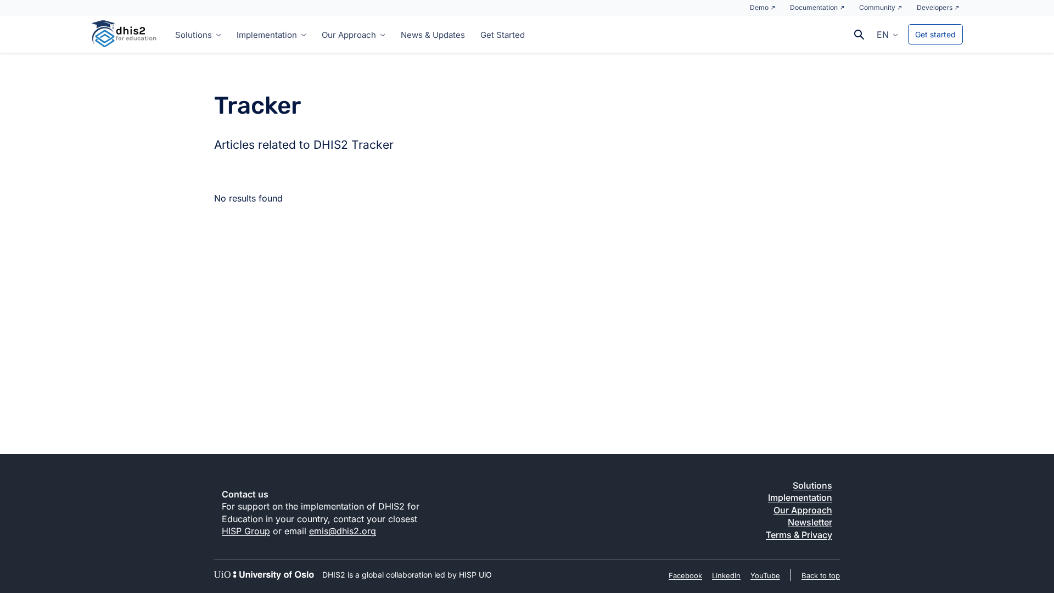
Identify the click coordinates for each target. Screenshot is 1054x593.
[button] (887, 34)
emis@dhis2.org (342, 530)
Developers (934, 7)
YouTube (765, 575)
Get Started (502, 35)
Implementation (267, 35)
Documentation (814, 7)
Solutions (193, 35)
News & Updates (433, 35)
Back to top (820, 575)
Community (877, 7)
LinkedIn (726, 575)
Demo (759, 7)
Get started (935, 34)
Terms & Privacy (799, 534)
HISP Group (246, 530)
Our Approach (349, 35)
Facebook (685, 575)
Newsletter (810, 522)
